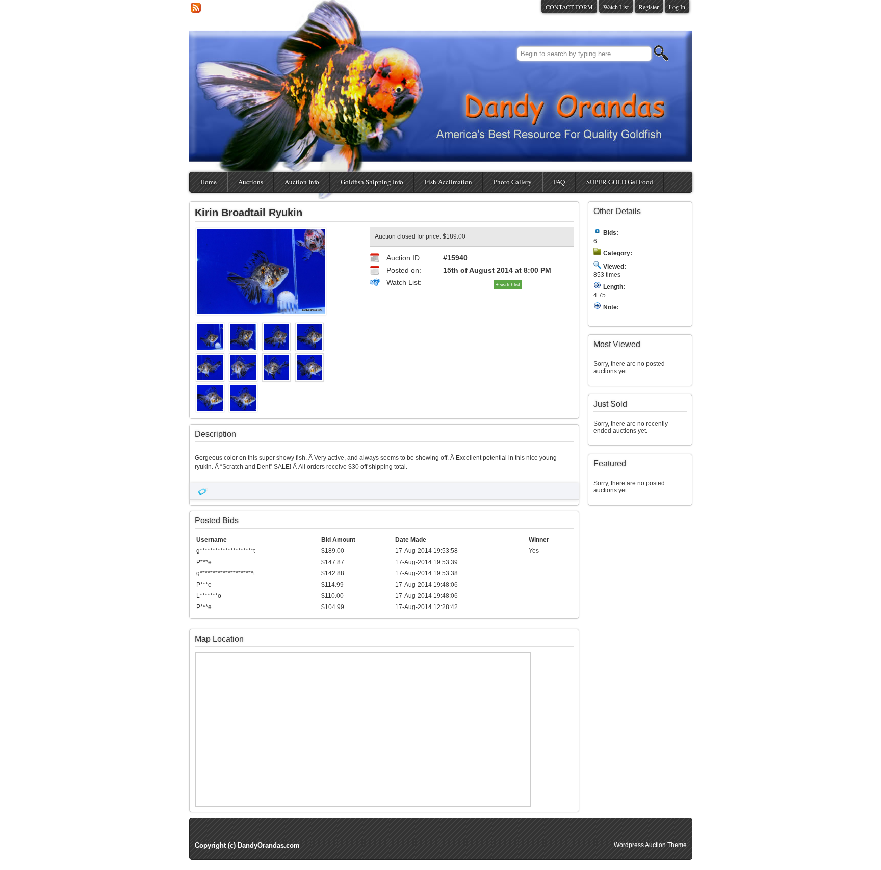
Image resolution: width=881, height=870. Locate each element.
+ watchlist (508, 284)
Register (649, 7)
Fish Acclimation (448, 182)
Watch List (616, 7)
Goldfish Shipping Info (372, 182)
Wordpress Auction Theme (650, 845)
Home (208, 182)
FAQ (559, 182)
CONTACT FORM (569, 7)
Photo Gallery (513, 182)
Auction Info (301, 182)
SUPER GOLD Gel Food (619, 182)
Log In (677, 7)
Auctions (250, 182)
